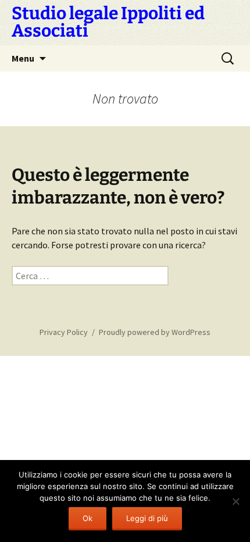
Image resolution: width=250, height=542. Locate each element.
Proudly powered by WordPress (154, 332)
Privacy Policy (64, 332)
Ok (87, 518)
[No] (235, 501)
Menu (23, 58)
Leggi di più (147, 518)
